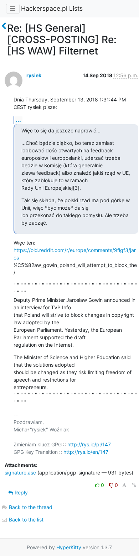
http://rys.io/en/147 (85, 452)
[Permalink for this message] (134, 485)
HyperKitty (68, 547)
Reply (20, 492)
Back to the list (25, 519)
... (18, 120)
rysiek (33, 75)
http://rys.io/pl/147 (89, 444)
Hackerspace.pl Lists (52, 8)
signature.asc (20, 473)
